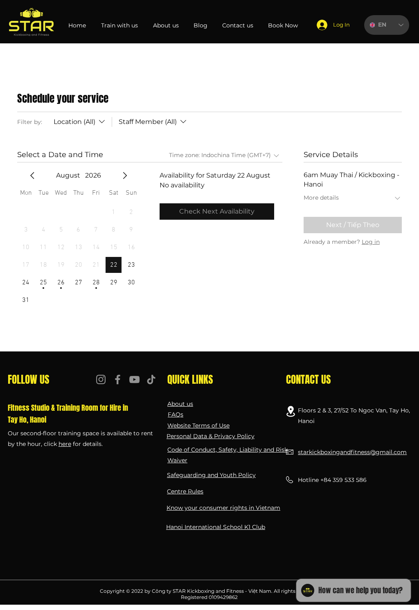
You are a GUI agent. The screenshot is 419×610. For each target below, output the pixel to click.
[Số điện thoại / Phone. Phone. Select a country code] (27, 276)
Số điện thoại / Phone (46, 262)
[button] (394, 39)
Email (24, 233)
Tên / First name (38, 205)
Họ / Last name (234, 205)
